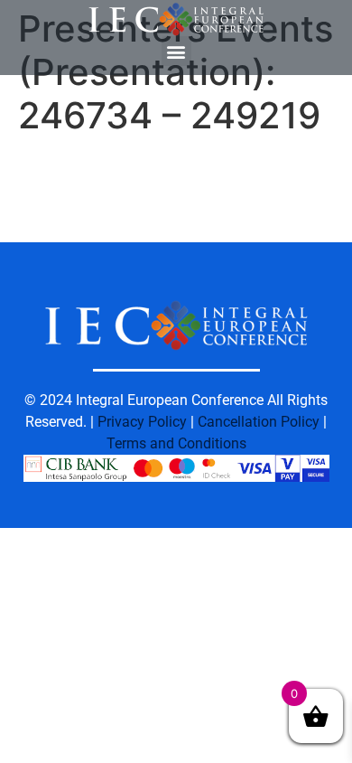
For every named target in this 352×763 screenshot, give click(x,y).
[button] (176, 51)
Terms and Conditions (176, 443)
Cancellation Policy (259, 421)
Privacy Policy (142, 421)
